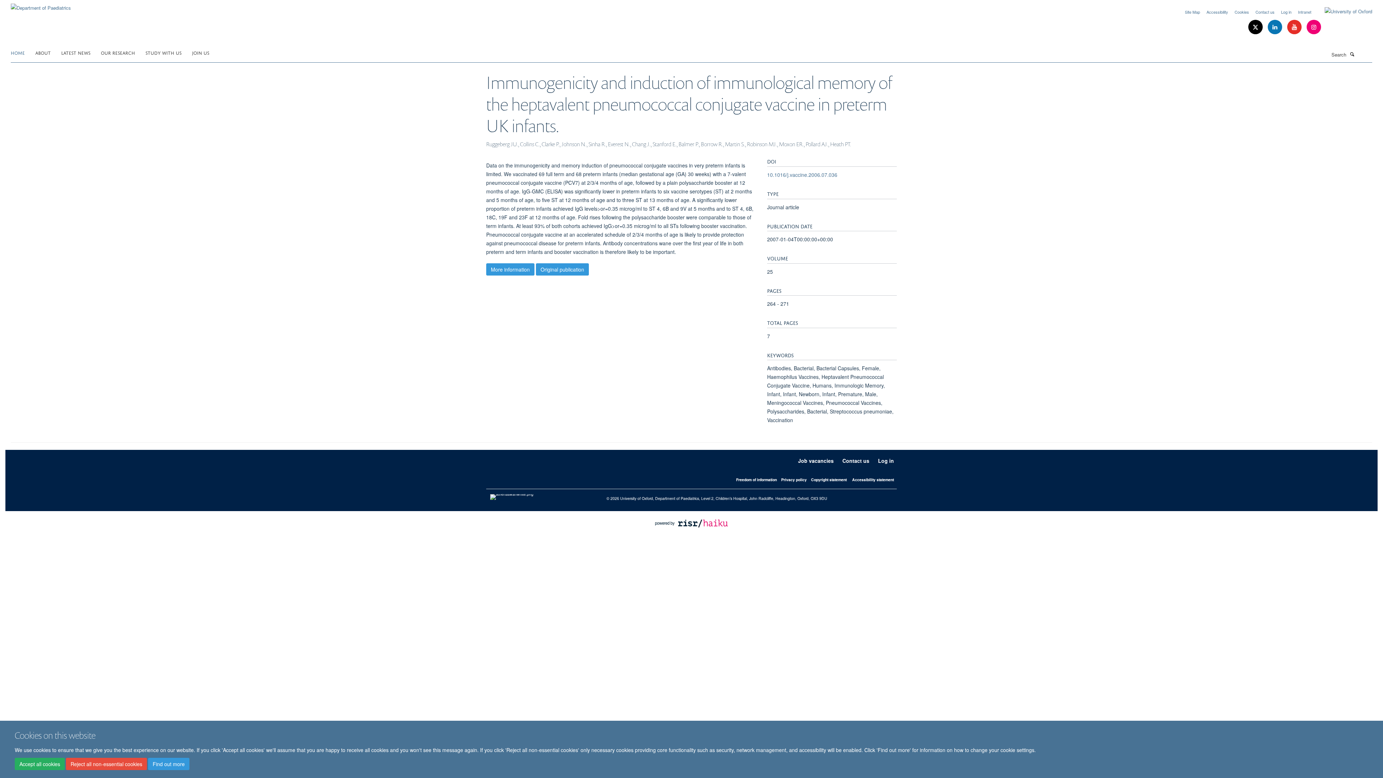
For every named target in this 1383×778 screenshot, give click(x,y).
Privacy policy (794, 479)
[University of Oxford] (1343, 11)
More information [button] (510, 269)
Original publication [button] (562, 269)
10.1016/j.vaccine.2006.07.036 (802, 174)
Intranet (1304, 12)
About (43, 52)
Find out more (169, 764)
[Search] (1352, 54)
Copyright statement (829, 479)
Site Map (1192, 12)
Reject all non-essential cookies (106, 764)
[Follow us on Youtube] (1295, 27)
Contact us (1265, 12)
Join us (200, 52)
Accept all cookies (39, 764)
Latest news (75, 52)
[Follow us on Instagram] (1314, 27)
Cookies (1242, 12)
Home (18, 52)
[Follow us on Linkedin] (1276, 27)
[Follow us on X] (1256, 27)
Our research (118, 52)
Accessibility (1217, 12)
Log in (1286, 12)
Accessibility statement (873, 479)
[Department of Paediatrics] (41, 5)
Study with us (164, 52)
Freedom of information (756, 479)
